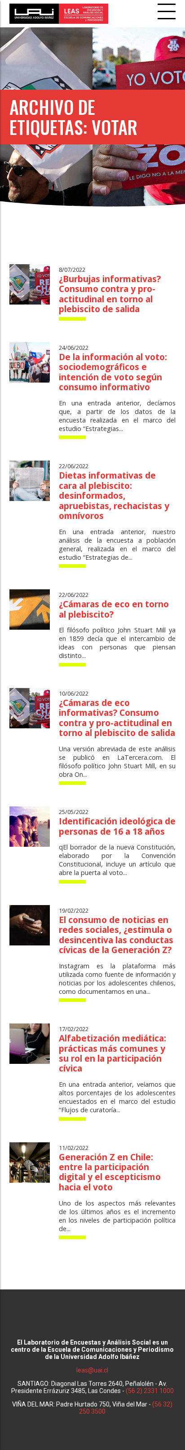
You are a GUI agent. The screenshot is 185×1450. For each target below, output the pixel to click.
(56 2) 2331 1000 (150, 1390)
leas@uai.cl (92, 1370)
